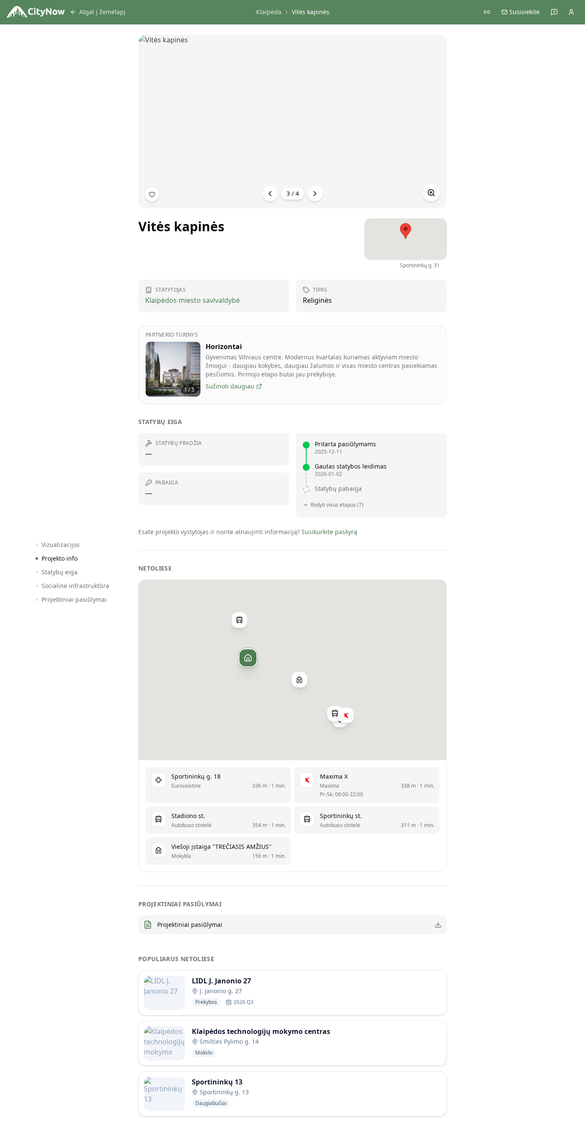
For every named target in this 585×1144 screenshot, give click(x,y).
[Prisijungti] (571, 12)
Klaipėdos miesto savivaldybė (192, 300)
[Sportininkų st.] (335, 713)
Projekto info (60, 558)
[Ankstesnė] (270, 193)
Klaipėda (268, 12)
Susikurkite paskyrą (329, 532)
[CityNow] (36, 12)
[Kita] (315, 193)
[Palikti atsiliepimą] (554, 12)
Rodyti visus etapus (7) (337, 505)
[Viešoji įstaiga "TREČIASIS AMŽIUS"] (299, 679)
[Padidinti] (431, 192)
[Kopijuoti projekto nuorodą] (487, 12)
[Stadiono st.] (239, 620)
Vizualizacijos (61, 545)
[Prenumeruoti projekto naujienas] (152, 194)
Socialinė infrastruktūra (75, 586)
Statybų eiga (60, 572)
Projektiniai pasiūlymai (74, 599)
